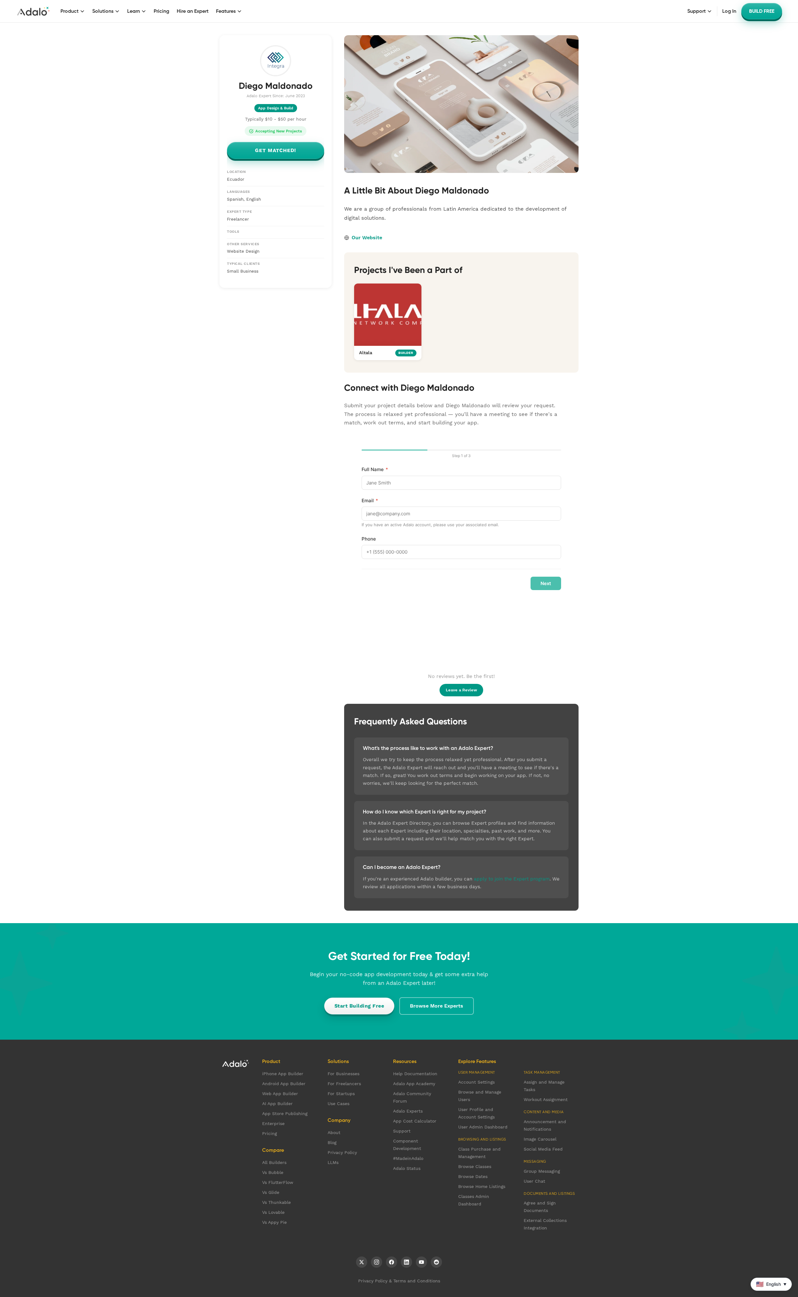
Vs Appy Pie (274, 1222)
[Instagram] (376, 1262)
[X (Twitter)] (361, 1262)
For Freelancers (344, 1083)
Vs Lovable (273, 1212)
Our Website (367, 238)
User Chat (534, 1181)
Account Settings (476, 1082)
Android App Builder (283, 1083)
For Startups (341, 1093)
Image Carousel (540, 1139)
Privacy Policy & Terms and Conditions (399, 1280)
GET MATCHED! (275, 151)
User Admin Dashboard (482, 1126)
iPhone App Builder (282, 1073)
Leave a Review (461, 690)
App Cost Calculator (414, 1120)
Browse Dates (473, 1176)
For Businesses (343, 1073)
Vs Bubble (272, 1172)
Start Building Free (359, 1006)
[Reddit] (436, 1262)
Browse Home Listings (481, 1186)
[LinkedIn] (406, 1262)
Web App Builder (280, 1093)
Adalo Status (407, 1168)
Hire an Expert (193, 11)
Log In (729, 11)
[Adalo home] (33, 11)
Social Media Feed (543, 1149)
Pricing (161, 11)
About (334, 1132)
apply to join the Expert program (512, 879)
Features (226, 11)
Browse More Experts (436, 1006)
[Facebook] (391, 1262)
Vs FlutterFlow (277, 1182)
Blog (332, 1142)
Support (696, 11)
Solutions (102, 11)
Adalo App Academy (414, 1083)
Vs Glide (270, 1192)
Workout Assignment (546, 1099)
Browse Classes (474, 1166)
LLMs (333, 1162)
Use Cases (338, 1103)
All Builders (274, 1162)
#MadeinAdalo (408, 1158)
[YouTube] (421, 1262)
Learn (133, 11)
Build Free (761, 11)
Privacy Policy (342, 1152)
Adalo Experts (408, 1111)
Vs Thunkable (276, 1202)
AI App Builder (277, 1103)
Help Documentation (415, 1073)
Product (69, 11)
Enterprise (273, 1123)
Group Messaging (542, 1171)
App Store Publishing (284, 1113)
